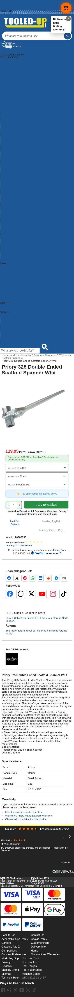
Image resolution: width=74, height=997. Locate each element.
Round (32, 772)
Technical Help (9, 977)
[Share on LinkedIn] (40, 578)
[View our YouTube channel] (42, 594)
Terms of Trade (31, 958)
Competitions (9, 950)
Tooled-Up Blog (9, 335)
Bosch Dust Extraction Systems (18, 182)
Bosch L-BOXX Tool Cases (15, 193)
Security (4, 132)
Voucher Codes (31, 973)
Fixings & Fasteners (11, 92)
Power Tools (7, 127)
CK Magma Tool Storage (14, 225)
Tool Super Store (32, 969)
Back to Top (8, 935)
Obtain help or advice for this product (26, 819)
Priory (31, 767)
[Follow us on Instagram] (53, 594)
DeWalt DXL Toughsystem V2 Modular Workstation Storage (33, 234)
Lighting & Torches (10, 106)
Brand (6, 767)
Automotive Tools (9, 66)
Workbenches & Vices (12, 147)
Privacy (5, 962)
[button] (63, 836)
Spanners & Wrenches (58, 355)
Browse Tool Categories (13, 317)
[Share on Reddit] (48, 578)
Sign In (3, 9)
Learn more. (52, 553)
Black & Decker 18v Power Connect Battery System (29, 156)
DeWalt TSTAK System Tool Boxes (19, 251)
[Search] (67, 36)
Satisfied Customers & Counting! (46, 884)
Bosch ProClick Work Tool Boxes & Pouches (25, 199)
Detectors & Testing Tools (14, 80)
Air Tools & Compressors (14, 63)
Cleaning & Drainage (12, 71)
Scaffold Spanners (12, 357)
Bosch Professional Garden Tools (19, 208)
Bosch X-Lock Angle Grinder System (20, 222)
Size (5, 789)
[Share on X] (16, 578)
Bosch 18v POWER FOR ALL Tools (20, 164)
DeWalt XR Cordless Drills (14, 260)
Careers (6, 942)
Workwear (6, 150)
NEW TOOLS (7, 274)
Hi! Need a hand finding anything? (59, 24)
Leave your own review (19, 545)
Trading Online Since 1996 (44, 879)
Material (7, 778)
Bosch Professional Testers (15, 216)
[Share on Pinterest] (24, 578)
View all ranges (8, 269)
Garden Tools (7, 95)
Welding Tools (8, 144)
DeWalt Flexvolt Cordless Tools (17, 240)
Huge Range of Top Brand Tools (15, 879)
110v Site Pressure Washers (16, 153)
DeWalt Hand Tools (11, 243)
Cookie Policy (39, 939)
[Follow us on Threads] (20, 594)
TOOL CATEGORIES (12, 51)
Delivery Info (38, 946)
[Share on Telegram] (56, 578)
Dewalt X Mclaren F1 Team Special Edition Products (29, 257)
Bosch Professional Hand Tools (17, 211)
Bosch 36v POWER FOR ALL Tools (20, 167)
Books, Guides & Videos (13, 69)
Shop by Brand (8, 323)
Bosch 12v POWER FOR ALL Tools (20, 161)
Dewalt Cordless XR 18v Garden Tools (22, 231)
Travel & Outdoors (10, 141)
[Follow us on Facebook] (10, 594)
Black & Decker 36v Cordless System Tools (24, 158)
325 (30, 783)
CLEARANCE (7, 280)
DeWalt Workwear (10, 254)
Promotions (6, 329)
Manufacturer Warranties (45, 954)
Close (3, 263)
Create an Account (8, 7)
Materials (5, 112)
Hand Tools (6, 98)
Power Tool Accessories (13, 124)
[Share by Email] (64, 578)
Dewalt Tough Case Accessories (18, 245)
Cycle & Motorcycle (11, 74)
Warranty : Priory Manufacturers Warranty (28, 815)
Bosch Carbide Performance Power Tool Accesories (29, 176)
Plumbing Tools (8, 121)
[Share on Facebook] (9, 578)
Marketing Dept (10, 958)
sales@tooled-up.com (9, 13)
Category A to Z (9, 266)
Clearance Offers (10, 332)
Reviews (6, 966)
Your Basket (8, 43)
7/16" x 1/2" (34, 789)
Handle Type (10, 772)
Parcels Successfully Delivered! (15, 884)
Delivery (4, 3)
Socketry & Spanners (33, 355)
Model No (8, 783)
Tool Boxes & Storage (12, 135)
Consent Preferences (13, 954)
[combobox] (33, 36)
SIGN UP (5, 283)
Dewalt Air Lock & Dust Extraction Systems (24, 228)
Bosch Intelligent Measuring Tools (19, 190)
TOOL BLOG (7, 286)
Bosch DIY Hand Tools (13, 179)
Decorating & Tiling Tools (14, 77)
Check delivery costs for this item (24, 812)
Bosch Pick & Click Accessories (17, 196)
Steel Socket (35, 778)
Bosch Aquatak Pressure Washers (19, 170)
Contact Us (6, 338)
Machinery (6, 109)
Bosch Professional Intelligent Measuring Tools (26, 214)
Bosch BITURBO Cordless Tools (18, 173)
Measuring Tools (9, 115)
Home (3, 1)
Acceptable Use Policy (14, 939)
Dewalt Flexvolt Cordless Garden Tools (22, 237)
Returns (4, 5)
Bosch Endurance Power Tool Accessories (24, 185)
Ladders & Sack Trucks (13, 103)
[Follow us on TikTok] (63, 594)
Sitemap (6, 973)
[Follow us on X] (31, 594)
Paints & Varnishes (10, 118)
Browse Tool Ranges (12, 320)
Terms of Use (30, 962)
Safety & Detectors (10, 129)
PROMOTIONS (8, 277)
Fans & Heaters (9, 89)
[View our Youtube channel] (22, 990)
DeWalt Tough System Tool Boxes (19, 248)
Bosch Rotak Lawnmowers (15, 219)
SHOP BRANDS (9, 272)
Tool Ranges (29, 966)
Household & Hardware (13, 100)
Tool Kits (5, 138)
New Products (8, 326)
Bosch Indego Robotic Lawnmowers (20, 187)
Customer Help (8, 341)
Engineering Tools (10, 86)
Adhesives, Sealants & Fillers (16, 60)
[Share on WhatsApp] (32, 578)
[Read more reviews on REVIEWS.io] (63, 871)
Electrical (5, 83)
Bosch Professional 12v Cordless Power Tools (26, 202)
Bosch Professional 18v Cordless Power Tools (26, 205)
